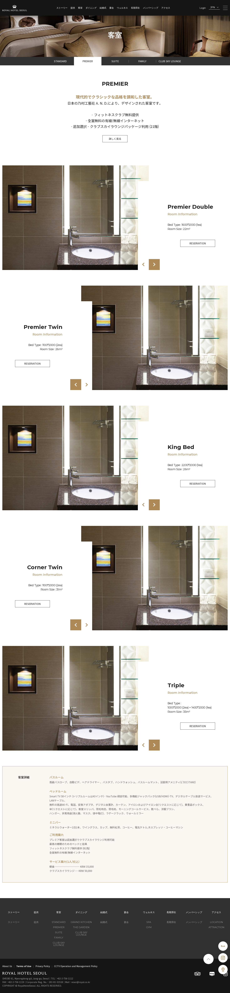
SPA (148, 922)
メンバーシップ (150, 7)
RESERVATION (197, 243)
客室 (80, 7)
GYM (149, 927)
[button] (143, 264)
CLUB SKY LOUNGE (81, 933)
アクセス (165, 7)
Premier (87, 61)
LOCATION (216, 922)
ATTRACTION (216, 927)
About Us (7, 966)
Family (142, 61)
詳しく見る (115, 139)
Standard (60, 61)
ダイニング (91, 7)
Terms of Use (23, 966)
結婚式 (103, 7)
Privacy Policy (43, 966)
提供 (73, 7)
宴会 (111, 7)
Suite (115, 61)
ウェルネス (122, 7)
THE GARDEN (81, 927)
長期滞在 (135, 7)
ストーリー (61, 7)
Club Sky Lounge (170, 61)
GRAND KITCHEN (81, 922)
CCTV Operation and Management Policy (75, 966)
